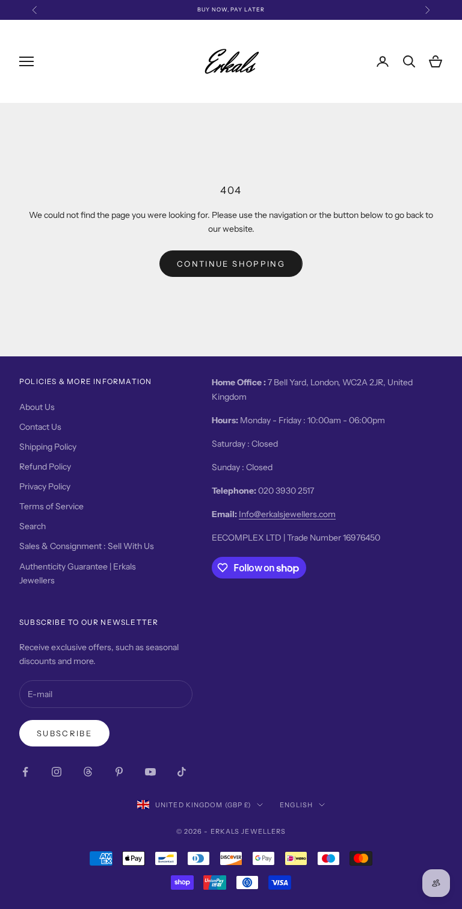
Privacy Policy (44, 486)
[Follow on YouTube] (150, 772)
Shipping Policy (47, 446)
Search (32, 526)
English (296, 805)
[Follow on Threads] (88, 772)
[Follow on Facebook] (25, 772)
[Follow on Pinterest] (119, 772)
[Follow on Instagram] (57, 772)
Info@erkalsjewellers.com (287, 514)
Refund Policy (45, 466)
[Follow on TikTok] (182, 772)
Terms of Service (51, 506)
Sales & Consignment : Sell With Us (86, 546)
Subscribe (64, 733)
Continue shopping (231, 263)
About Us (37, 407)
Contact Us (40, 426)
